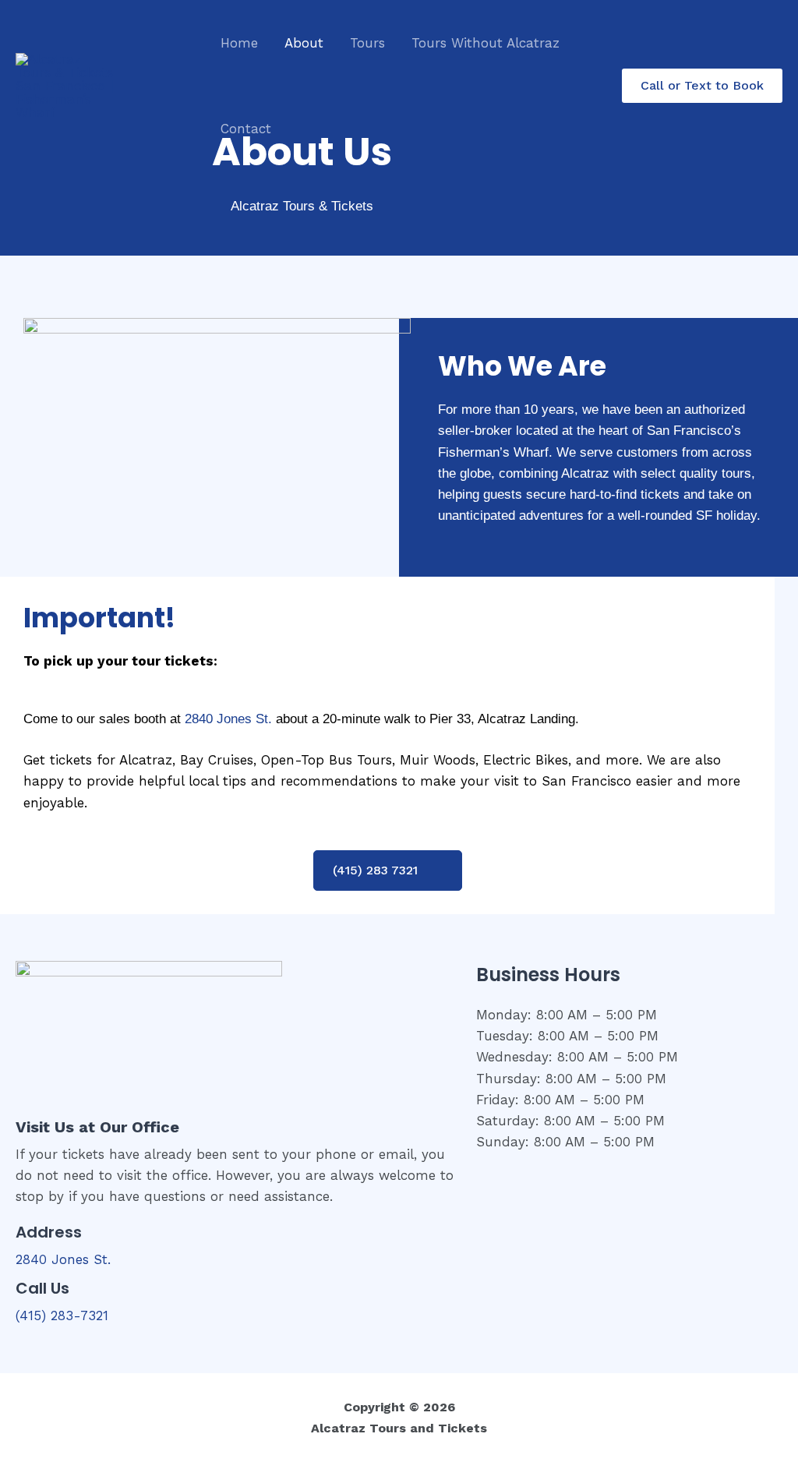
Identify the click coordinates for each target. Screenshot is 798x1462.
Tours (367, 43)
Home (239, 43)
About (303, 43)
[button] (702, 86)
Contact (246, 128)
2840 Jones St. (228, 718)
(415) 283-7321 (62, 1315)
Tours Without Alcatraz (485, 43)
